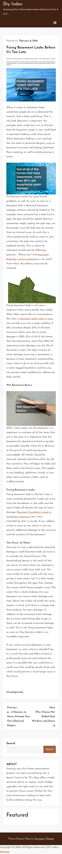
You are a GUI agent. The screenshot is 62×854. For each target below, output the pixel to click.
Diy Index (12, 4)
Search (10, 743)
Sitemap (4, 851)
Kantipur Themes (44, 839)
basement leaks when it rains (36, 319)
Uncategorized (14, 692)
